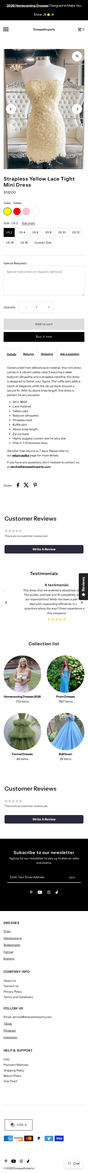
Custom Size (43, 242)
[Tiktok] (57, 893)
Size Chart (10, 1081)
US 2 (9, 232)
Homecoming (13, 938)
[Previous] (11, 109)
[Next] (77, 109)
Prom (7, 931)
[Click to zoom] (77, 56)
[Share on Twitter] (26, 486)
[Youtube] (40, 893)
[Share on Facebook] (18, 486)
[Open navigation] (14, 29)
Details (11, 354)
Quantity (10, 307)
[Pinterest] (31, 893)
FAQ (6, 1059)
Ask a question (69, 354)
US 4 (22, 232)
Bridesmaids (12, 945)
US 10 (61, 232)
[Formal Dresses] (22, 731)
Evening (9, 958)
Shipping (47, 354)
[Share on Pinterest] (35, 486)
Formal (8, 952)
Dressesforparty (44, 29)
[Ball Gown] (66, 731)
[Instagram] (48, 893)
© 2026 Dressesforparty (19, 1168)
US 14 (10, 242)
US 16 (24, 242)
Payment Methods (16, 1065)
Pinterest (10, 1030)
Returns (28, 354)
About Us (10, 980)
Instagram (10, 1037)
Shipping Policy (14, 1070)
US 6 (35, 232)
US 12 (75, 232)
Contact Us (11, 986)
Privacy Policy (13, 991)
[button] (44, 549)
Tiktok (8, 1023)
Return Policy (12, 1075)
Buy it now (44, 336)
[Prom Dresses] (66, 674)
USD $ (22, 1124)
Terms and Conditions (18, 997)
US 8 (48, 232)
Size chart (28, 223)
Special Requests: (15, 263)
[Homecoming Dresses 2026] (22, 674)
